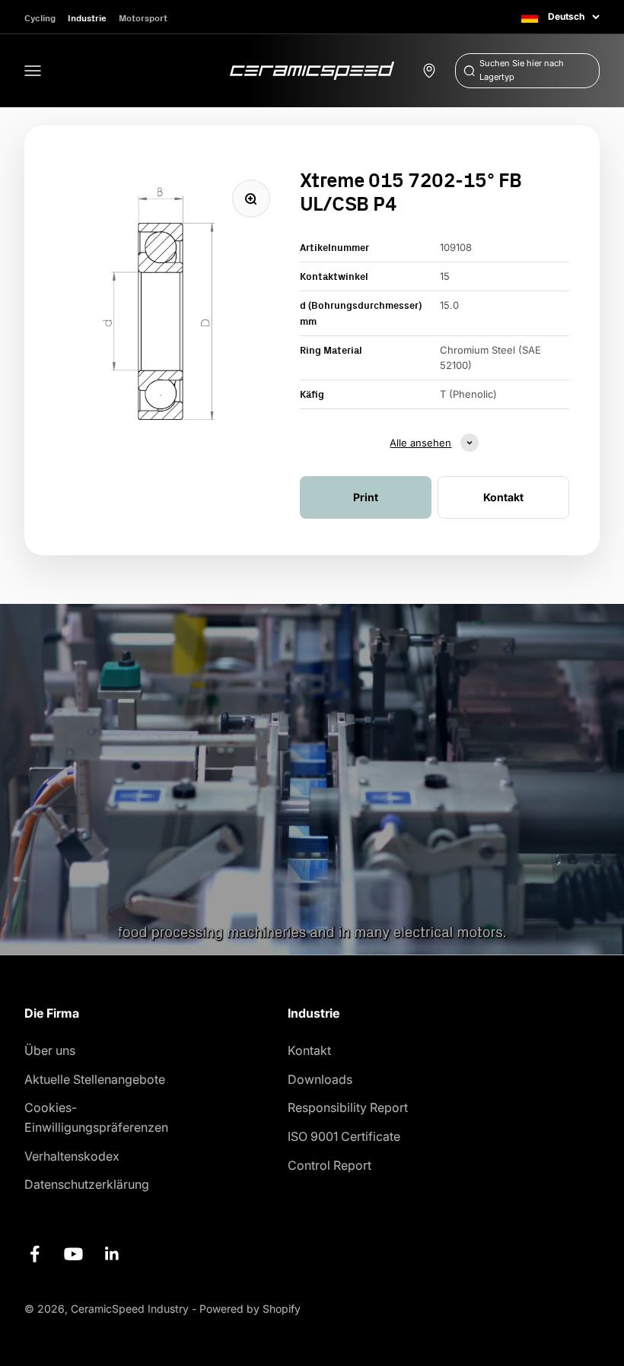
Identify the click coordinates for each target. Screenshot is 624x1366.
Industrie (87, 17)
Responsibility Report (348, 1107)
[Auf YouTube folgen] (73, 1254)
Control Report (329, 1165)
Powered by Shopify (250, 1308)
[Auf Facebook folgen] (34, 1254)
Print (365, 497)
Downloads (320, 1079)
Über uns (49, 1050)
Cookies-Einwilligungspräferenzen (96, 1117)
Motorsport (143, 17)
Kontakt (309, 1050)
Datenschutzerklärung (86, 1184)
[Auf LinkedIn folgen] (112, 1254)
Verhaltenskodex (71, 1156)
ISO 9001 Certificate (344, 1136)
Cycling (40, 17)
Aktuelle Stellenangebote (94, 1079)
